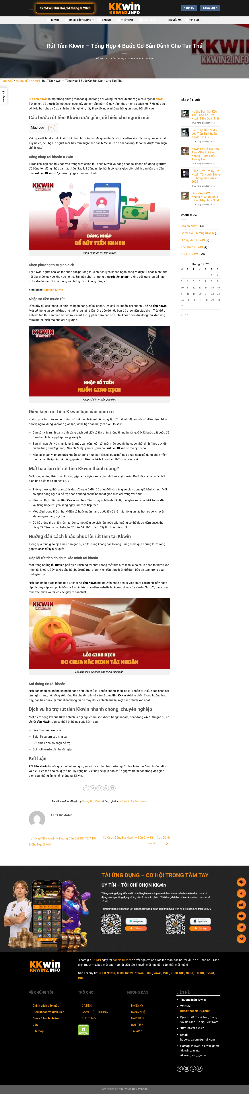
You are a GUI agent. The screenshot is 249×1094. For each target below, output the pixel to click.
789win (139, 973)
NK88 (189, 973)
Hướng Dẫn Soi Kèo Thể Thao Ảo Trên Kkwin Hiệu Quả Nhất (205, 115)
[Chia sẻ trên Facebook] (86, 788)
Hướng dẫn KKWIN (28, 80)
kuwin (158, 973)
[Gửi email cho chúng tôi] (186, 1069)
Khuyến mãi (175, 20)
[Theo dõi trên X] (180, 1069)
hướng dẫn (124, 801)
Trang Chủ (6, 80)
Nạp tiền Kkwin (53, 290)
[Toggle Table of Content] (50, 128)
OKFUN (199, 973)
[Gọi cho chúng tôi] (193, 1069)
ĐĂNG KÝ (137, 1005)
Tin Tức (194, 20)
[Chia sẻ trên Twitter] (93, 788)
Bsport (209, 973)
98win (111, 973)
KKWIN (55, 20)
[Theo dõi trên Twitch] (200, 1069)
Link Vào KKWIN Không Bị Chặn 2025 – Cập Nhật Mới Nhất (205, 197)
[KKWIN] (124, 8)
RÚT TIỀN (137, 1024)
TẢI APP (136, 1031)
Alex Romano (144, 58)
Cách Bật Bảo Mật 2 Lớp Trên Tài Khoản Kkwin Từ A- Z (204, 133)
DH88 (102, 973)
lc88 (80, 978)
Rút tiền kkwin (138, 801)
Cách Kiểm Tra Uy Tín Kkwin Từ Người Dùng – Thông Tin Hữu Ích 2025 (206, 176)
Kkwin (159, 99)
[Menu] (31, 8)
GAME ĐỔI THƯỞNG (95, 1012)
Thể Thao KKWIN (192, 247)
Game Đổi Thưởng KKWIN (197, 233)
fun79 (129, 973)
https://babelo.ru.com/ (195, 1011)
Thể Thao (127, 20)
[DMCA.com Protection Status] (83, 1030)
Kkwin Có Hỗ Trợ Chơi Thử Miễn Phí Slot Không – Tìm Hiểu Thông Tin (205, 154)
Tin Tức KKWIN (191, 254)
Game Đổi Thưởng (80, 20)
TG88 (120, 973)
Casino (106, 20)
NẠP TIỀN (137, 1018)
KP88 (174, 973)
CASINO (87, 1005)
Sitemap (38, 1031)
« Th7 (184, 315)
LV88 (166, 973)
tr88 (181, 973)
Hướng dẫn (150, 20)
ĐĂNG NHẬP (139, 1012)
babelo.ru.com (122, 960)
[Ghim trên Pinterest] (106, 788)
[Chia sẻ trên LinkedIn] (113, 788)
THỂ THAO (89, 1018)
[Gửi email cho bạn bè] (99, 788)
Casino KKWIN (190, 226)
